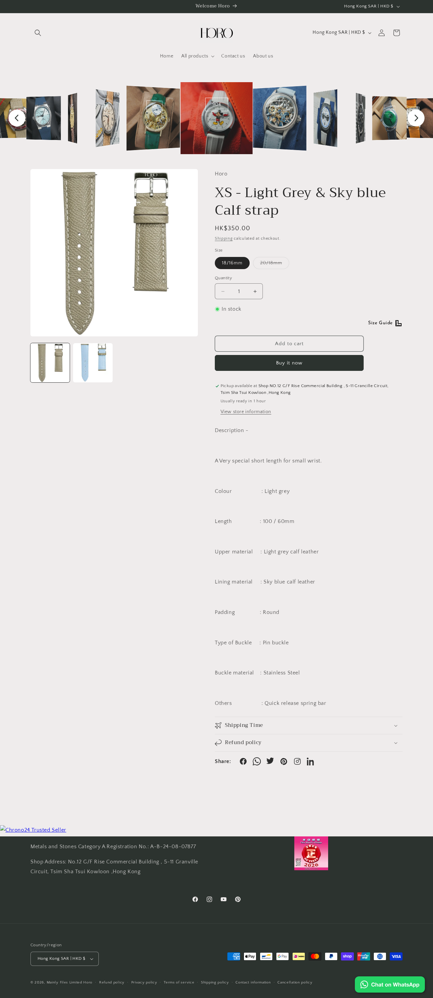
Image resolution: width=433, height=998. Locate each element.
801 (360, 109)
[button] (37, 32)
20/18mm (274, 264)
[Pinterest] (284, 761)
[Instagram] (297, 761)
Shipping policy (215, 982)
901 (72, 109)
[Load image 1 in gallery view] (50, 362)
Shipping (224, 238)
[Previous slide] (16, 118)
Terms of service (179, 982)
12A (154, 106)
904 (216, 104)
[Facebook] (243, 761)
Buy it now (289, 363)
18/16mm (232, 263)
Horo (87, 982)
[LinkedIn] (311, 761)
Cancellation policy (294, 982)
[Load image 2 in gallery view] (92, 362)
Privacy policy (144, 982)
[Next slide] (416, 118)
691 (278, 106)
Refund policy (111, 982)
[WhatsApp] (257, 761)
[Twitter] (270, 761)
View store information (246, 411)
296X (43, 110)
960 (108, 108)
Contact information (253, 982)
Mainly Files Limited (64, 982)
